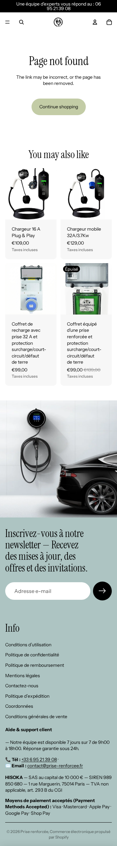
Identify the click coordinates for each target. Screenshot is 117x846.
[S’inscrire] (102, 591)
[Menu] (7, 22)
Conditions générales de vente (36, 716)
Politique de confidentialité (32, 655)
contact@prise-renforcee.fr (55, 766)
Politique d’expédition (27, 696)
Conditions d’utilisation (28, 645)
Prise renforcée (34, 831)
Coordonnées (19, 706)
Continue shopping (58, 107)
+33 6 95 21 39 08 (39, 759)
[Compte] (95, 22)
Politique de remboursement (34, 665)
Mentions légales (22, 675)
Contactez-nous (21, 686)
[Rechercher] (21, 22)
